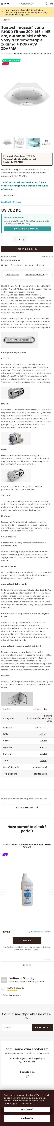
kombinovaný (40, 767)
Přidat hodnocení (27, 807)
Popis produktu (12, 274)
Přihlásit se (42, 1027)
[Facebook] (27, 1076)
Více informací (9, 195)
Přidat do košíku (27, 249)
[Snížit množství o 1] (15, 239)
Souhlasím (27, 1118)
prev (2, 892)
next (52, 892)
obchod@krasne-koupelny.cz (29, 1058)
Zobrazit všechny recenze (32, 981)
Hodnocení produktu (35, 274)
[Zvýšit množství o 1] (23, 239)
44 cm (43, 747)
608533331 (29, 1061)
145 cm (43, 734)
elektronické (40, 773)
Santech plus (14, 260)
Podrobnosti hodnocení (40, 53)
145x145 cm (41, 727)
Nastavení (27, 1109)
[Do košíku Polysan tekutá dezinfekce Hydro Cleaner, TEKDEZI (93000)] (27, 940)
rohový (43, 760)
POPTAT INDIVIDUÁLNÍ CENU (27, 229)
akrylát (43, 754)
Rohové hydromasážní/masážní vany (39, 718)
